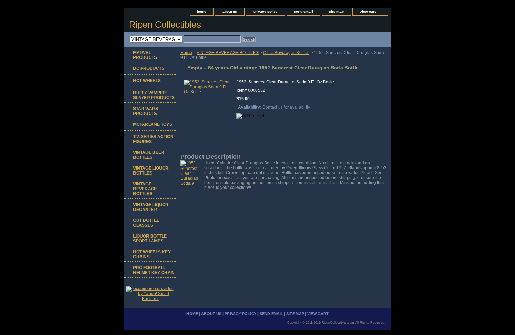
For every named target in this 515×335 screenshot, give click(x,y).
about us (229, 11)
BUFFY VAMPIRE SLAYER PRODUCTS (154, 95)
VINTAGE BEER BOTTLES (148, 155)
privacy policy (265, 11)
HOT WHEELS (147, 80)
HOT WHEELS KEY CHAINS (152, 254)
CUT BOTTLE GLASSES (146, 223)
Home (186, 52)
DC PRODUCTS (148, 68)
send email (303, 11)
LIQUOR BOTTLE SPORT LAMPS (150, 239)
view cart (368, 11)
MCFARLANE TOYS (152, 124)
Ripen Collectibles (165, 24)
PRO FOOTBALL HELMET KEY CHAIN (154, 270)
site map (336, 11)
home (201, 11)
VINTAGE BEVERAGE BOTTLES (228, 52)
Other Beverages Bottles (286, 52)
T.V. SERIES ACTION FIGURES (153, 139)
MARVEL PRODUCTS (145, 55)
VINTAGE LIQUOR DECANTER (151, 207)
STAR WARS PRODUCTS (145, 111)
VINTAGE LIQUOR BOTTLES (151, 171)
